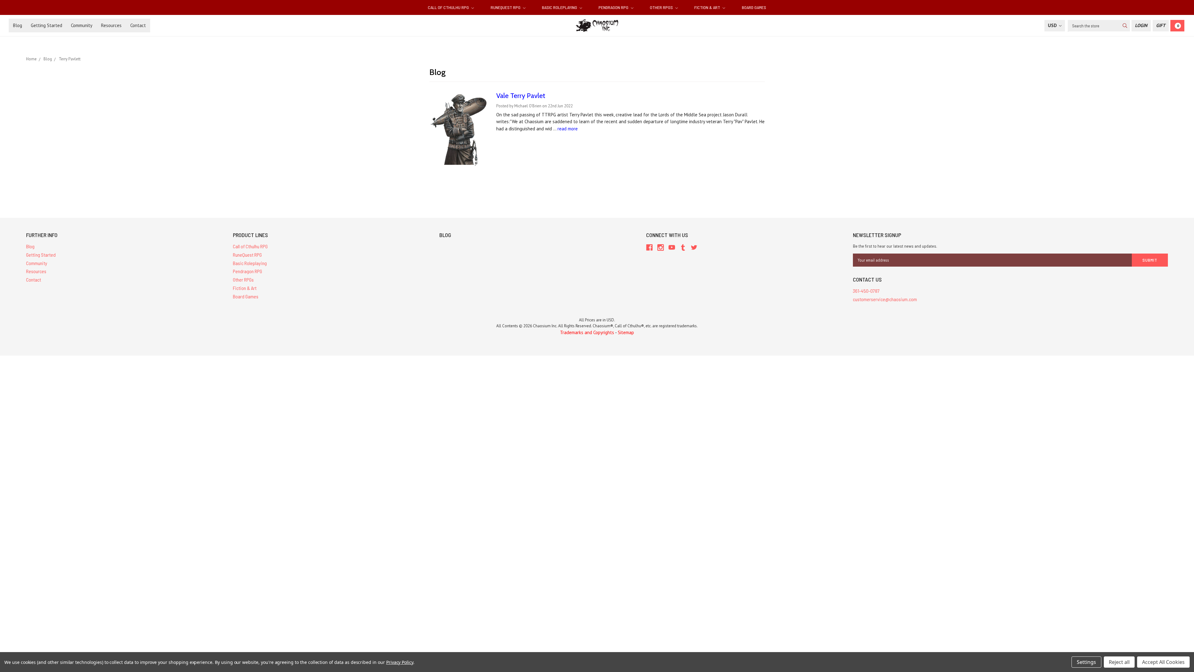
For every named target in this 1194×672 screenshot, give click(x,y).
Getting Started (46, 25)
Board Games (754, 7)
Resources (111, 25)
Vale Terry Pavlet (520, 95)
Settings (1086, 662)
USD (1053, 25)
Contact (138, 25)
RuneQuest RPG (506, 7)
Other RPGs (662, 7)
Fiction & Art (707, 7)
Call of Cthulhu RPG (449, 7)
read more (568, 129)
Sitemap (626, 332)
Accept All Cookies (1163, 662)
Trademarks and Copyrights (587, 332)
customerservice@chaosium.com (885, 299)
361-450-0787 (866, 291)
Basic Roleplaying (560, 7)
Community (81, 25)
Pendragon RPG (614, 7)
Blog (17, 25)
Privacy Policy (399, 662)
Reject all (1119, 662)
